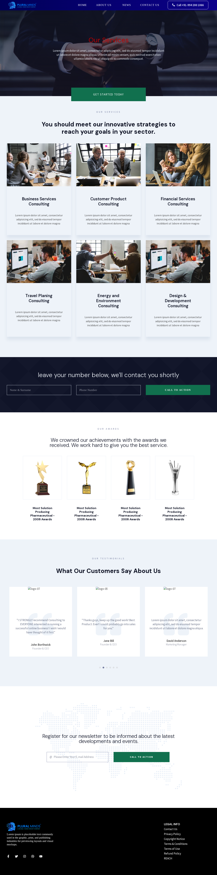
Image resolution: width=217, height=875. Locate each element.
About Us (103, 5)
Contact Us (149, 5)
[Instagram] (24, 856)
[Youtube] (40, 856)
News (126, 5)
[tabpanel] (41, 621)
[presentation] (100, 667)
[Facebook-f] (8, 856)
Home (82, 5)
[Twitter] (16, 856)
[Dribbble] (32, 856)
